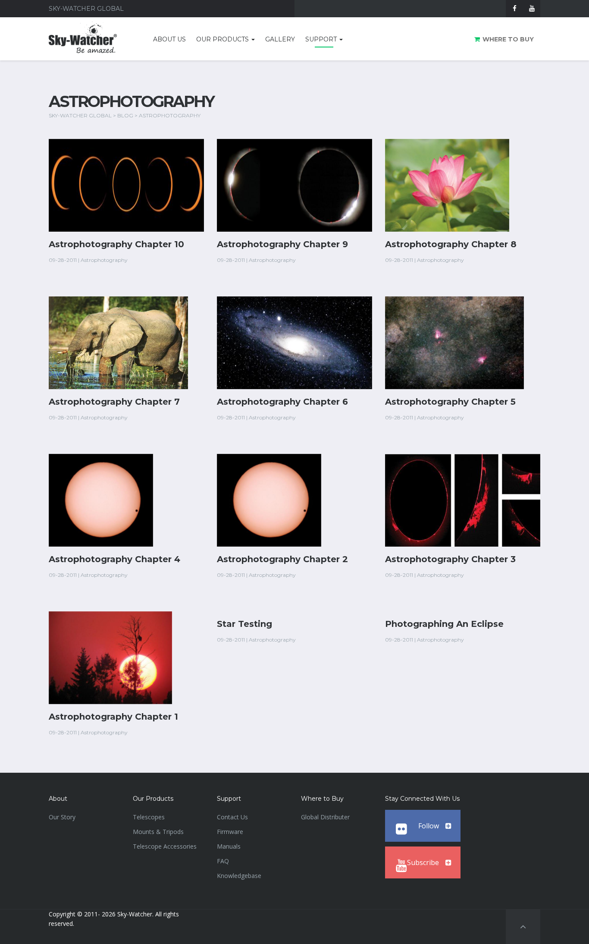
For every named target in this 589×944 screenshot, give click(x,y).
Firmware (230, 832)
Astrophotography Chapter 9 (282, 244)
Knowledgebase (239, 876)
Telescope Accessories (165, 846)
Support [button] (321, 39)
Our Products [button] (223, 39)
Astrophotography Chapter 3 (450, 559)
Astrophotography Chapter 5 (450, 401)
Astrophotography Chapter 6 (282, 401)
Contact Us (232, 817)
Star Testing (244, 624)
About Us (169, 39)
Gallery (280, 39)
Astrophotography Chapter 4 (114, 559)
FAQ (223, 861)
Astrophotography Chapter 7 (114, 401)
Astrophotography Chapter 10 (116, 244)
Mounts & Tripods (158, 832)
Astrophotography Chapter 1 (113, 716)
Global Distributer (325, 817)
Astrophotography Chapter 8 (451, 244)
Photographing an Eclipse (444, 624)
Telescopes (149, 817)
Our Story (62, 817)
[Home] (92, 41)
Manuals (229, 846)
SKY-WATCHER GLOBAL (80, 115)
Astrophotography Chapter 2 (282, 559)
